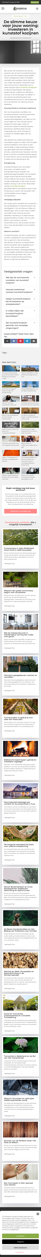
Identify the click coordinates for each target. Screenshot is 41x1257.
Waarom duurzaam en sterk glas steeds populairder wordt (19, 1099)
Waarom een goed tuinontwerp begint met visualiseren (18, 591)
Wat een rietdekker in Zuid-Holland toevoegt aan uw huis (29, 374)
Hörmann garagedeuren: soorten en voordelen (20, 676)
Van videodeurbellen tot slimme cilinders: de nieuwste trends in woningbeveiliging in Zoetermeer (28, 461)
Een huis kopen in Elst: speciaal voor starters (18, 1184)
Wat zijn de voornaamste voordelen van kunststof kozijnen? (20, 280)
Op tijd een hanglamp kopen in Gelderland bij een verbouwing (29, 417)
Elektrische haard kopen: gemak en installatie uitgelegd (20, 761)
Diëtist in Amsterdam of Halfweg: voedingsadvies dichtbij (10, 459)
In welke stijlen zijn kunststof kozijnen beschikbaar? (20, 313)
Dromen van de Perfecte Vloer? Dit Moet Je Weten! (20, 1141)
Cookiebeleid (19, 1252)
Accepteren (20, 1236)
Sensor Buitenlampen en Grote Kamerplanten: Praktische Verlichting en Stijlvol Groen (18, 888)
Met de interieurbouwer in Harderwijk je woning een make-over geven (19, 635)
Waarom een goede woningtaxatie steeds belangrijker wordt (28, 477)
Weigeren (20, 1242)
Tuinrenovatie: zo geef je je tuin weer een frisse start (18, 718)
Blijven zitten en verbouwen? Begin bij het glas (29, 445)
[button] (38, 1214)
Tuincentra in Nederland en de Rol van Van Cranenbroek (20, 1057)
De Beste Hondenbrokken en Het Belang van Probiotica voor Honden (20, 930)
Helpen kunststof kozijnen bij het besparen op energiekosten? (20, 301)
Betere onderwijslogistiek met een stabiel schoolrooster (10, 417)
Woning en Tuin (20, 16)
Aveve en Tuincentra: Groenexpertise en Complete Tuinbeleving (17, 1015)
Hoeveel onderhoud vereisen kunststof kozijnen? (20, 290)
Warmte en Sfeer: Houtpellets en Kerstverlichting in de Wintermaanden (19, 973)
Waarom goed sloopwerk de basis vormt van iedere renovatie (10, 477)
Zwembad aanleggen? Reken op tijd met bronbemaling (9, 390)
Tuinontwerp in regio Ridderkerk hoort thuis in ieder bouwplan (29, 431)
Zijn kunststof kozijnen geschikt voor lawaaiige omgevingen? (20, 325)
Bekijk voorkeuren (20, 1247)
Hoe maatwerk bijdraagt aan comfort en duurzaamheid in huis (19, 803)
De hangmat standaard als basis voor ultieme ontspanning (19, 845)
